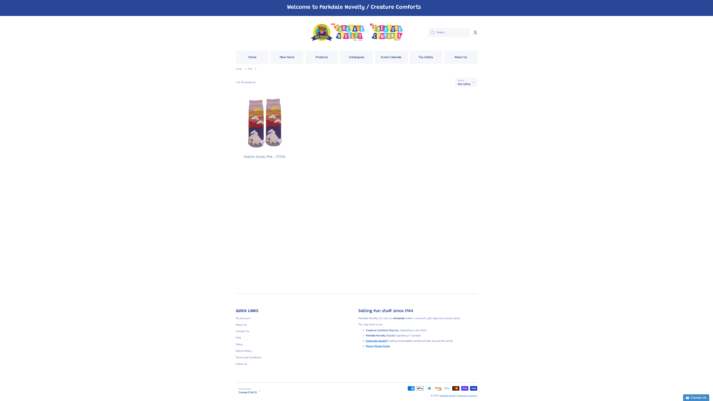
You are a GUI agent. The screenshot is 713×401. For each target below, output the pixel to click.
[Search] (431, 32)
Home (239, 69)
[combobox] (449, 32)
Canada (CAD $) (248, 392)
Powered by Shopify (467, 395)
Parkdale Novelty (448, 395)
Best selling (464, 83)
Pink (250, 69)
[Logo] (356, 32)
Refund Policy (244, 351)
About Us (241, 324)
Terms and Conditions (248, 357)
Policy (239, 344)
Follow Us (241, 364)
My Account (243, 318)
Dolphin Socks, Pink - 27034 (264, 157)
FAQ (238, 337)
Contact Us (242, 331)
